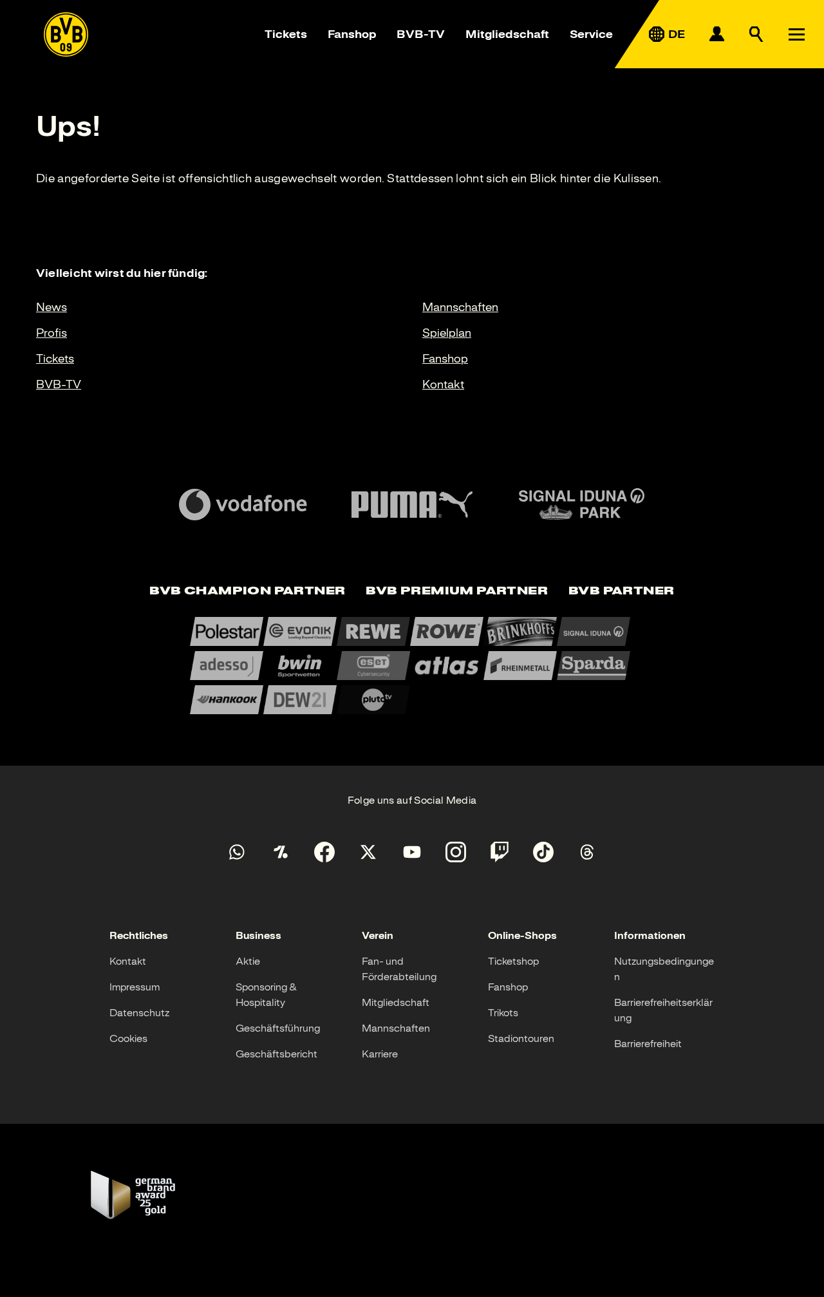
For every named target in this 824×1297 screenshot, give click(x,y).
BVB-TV (421, 34)
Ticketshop (513, 961)
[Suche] (756, 34)
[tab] (247, 591)
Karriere (380, 1054)
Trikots (503, 1013)
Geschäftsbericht (276, 1054)
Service (591, 34)
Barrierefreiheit (648, 1043)
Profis (51, 333)
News (51, 307)
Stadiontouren (521, 1038)
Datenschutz (139, 1013)
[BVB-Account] (716, 34)
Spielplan (446, 333)
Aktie (248, 961)
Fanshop (352, 34)
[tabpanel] (412, 665)
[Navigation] (796, 34)
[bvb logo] (66, 34)
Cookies (128, 1038)
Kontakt (443, 384)
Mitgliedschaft (507, 34)
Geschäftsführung (278, 1028)
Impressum (134, 987)
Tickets (286, 34)
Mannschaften (460, 307)
